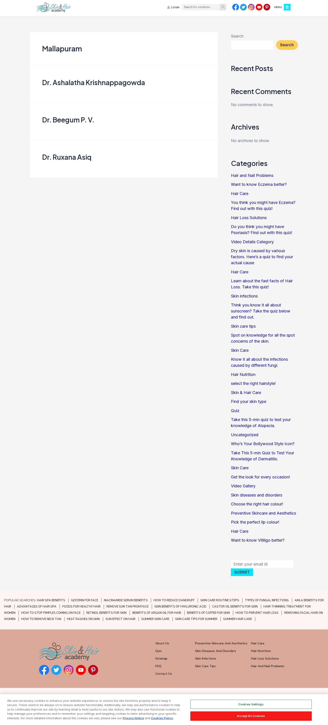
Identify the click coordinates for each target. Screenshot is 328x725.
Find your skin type (248, 401)
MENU (278, 7)
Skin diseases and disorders (256, 495)
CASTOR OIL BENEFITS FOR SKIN (235, 607)
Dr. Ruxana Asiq (66, 157)
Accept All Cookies (251, 715)
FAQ (158, 666)
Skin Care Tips (205, 666)
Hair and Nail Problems (252, 175)
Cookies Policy (162, 718)
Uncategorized (244, 434)
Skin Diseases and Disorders (215, 651)
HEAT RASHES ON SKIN (83, 619)
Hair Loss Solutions (249, 217)
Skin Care (240, 350)
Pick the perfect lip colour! (255, 522)
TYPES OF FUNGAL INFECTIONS (267, 600)
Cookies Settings (251, 704)
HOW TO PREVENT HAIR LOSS (257, 613)
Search (237, 36)
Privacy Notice (133, 718)
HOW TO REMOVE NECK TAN (41, 619)
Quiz (235, 410)
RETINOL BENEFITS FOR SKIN (106, 613)
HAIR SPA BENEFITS (51, 600)
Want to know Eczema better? (259, 184)
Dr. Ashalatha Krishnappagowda (93, 82)
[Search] (223, 7)
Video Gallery (243, 486)
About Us (162, 643)
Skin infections (244, 296)
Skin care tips (243, 326)
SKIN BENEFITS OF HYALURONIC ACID (180, 607)
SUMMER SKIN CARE (155, 619)
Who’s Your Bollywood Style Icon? (263, 443)
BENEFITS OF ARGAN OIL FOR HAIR (156, 613)
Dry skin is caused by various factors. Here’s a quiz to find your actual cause (262, 256)
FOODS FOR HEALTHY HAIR (81, 607)
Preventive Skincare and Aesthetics (263, 513)
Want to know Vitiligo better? (257, 540)
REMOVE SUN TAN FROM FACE (127, 607)
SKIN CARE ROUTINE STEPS (219, 600)
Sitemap (161, 658)
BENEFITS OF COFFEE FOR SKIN (208, 613)
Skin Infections (205, 658)
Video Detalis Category (252, 241)
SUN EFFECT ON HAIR (120, 619)
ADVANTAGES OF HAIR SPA (36, 607)
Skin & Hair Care (246, 392)
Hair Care (239, 193)
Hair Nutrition (243, 374)
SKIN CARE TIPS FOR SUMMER (196, 619)
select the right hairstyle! (253, 383)
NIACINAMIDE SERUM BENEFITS (126, 600)
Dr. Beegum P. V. (68, 119)
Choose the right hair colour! (257, 504)
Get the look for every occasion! (260, 477)
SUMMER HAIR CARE (237, 619)
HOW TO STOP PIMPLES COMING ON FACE (51, 613)
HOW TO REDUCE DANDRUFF (174, 600)
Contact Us (163, 674)
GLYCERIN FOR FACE (84, 600)
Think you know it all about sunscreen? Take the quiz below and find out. (260, 311)
